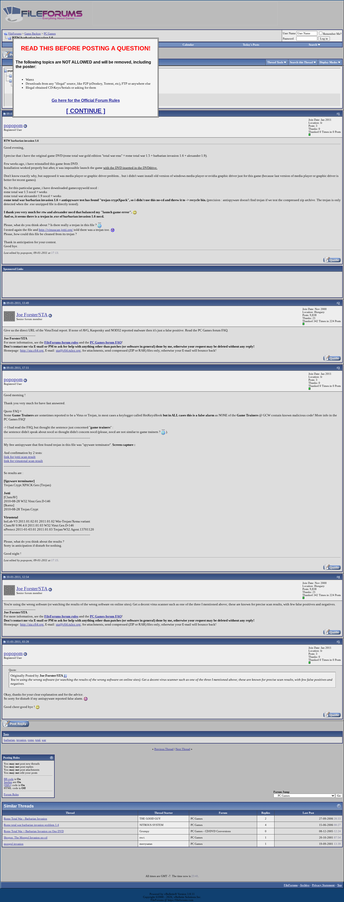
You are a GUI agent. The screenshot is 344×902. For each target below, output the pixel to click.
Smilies (8, 782)
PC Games (50, 33)
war (44, 739)
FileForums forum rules (61, 342)
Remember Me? (332, 33)
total (37, 739)
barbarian (9, 739)
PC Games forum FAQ (106, 342)
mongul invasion (13, 843)
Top (339, 885)
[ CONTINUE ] (85, 110)
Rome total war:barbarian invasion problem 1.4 (31, 824)
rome (31, 739)
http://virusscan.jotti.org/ (56, 230)
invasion (21, 739)
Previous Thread (164, 749)
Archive (304, 885)
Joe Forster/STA (32, 314)
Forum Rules (11, 794)
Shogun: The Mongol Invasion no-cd (25, 837)
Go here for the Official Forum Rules (86, 100)
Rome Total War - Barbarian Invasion (25, 818)
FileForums (14, 33)
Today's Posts (251, 44)
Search (313, 44)
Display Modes (328, 62)
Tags (6, 734)
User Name (289, 33)
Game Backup (32, 33)
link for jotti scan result (20, 457)
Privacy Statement (323, 885)
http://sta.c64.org (32, 350)
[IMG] (7, 785)
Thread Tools (275, 62)
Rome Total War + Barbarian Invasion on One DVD (34, 831)
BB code (9, 779)
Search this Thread (301, 62)
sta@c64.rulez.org (68, 350)
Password (288, 38)
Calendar (188, 44)
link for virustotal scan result (23, 461)
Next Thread (183, 749)
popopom (13, 125)
